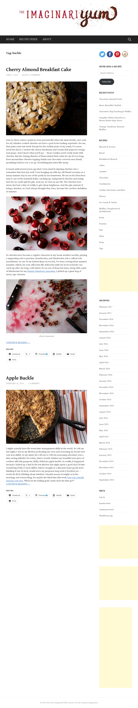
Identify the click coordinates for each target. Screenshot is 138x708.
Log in (102, 497)
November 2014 (106, 467)
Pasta (101, 217)
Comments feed (106, 509)
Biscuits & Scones (107, 147)
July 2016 (103, 344)
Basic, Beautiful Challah (110, 105)
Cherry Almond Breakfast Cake (38, 69)
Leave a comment (31, 75)
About (46, 39)
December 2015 (106, 387)
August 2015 (105, 412)
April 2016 (104, 362)
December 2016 (106, 319)
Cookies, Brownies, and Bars (112, 190)
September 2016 (106, 331)
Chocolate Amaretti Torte (110, 99)
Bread (102, 153)
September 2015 (106, 405)
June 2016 (103, 350)
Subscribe (106, 81)
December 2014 (106, 461)
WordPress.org (106, 515)
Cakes (102, 165)
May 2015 (103, 430)
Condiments (104, 184)
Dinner (102, 196)
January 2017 (105, 313)
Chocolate (103, 177)
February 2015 (105, 449)
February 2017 (105, 307)
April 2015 (104, 436)
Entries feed (104, 503)
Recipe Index (28, 39)
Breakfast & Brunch (108, 159)
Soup (101, 242)
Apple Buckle (20, 378)
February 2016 (105, 375)
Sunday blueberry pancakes (41, 271)
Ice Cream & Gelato (108, 202)
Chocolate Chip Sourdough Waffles (115, 111)
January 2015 (105, 455)
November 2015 (106, 393)
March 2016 (104, 368)
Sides (101, 236)
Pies (101, 230)
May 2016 (103, 356)
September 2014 (106, 480)
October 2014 (105, 473)
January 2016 (105, 381)
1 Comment (33, 383)
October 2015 (105, 399)
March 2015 (104, 443)
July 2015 (103, 418)
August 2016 (105, 338)
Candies (103, 171)
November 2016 (106, 325)
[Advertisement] (118, 275)
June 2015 (103, 424)
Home (10, 39)
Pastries (102, 224)
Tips (101, 248)
